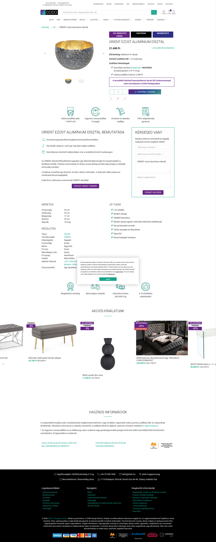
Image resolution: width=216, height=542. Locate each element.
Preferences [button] (111, 274)
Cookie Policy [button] (119, 272)
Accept (108, 279)
